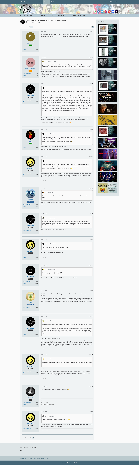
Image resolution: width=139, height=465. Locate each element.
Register (111, 1)
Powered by (70, 462)
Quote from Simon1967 (50, 61)
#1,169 (91, 265)
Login (105, 1)
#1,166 (91, 188)
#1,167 (91, 213)
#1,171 (91, 316)
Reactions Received (27, 47)
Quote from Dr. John (49, 320)
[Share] (93, 27)
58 (29, 26)
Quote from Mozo (49, 192)
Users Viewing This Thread (28, 448)
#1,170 (91, 291)
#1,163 (91, 83)
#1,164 (91, 129)
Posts (24, 49)
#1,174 (91, 412)
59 (31, 26)
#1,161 (91, 31)
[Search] (116, 2)
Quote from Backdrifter (50, 218)
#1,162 (91, 57)
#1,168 (91, 239)
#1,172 (91, 354)
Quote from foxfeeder (50, 416)
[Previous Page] (21, 27)
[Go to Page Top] (136, 463)
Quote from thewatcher (50, 88)
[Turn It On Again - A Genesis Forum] (69, 9)
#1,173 (91, 386)
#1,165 (91, 156)
